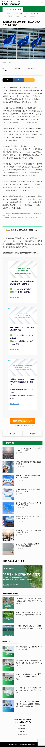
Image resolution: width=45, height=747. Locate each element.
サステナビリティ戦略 (13, 9)
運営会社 (22, 725)
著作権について (22, 728)
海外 (32, 68)
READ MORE (14, 297)
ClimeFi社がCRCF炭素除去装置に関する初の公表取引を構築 (24, 217)
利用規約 (22, 731)
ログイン (30, 425)
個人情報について (22, 734)
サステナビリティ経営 (24, 68)
